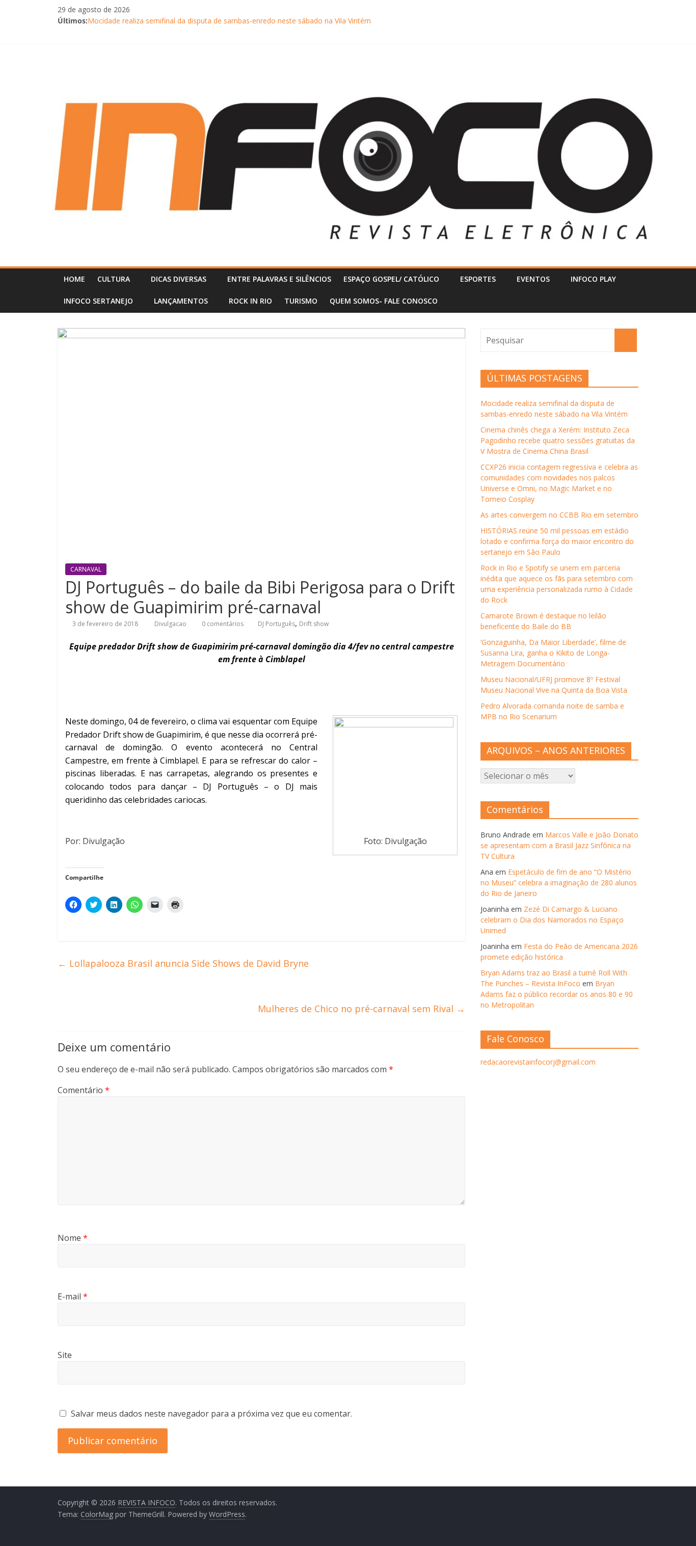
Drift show (314, 623)
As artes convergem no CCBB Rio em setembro (559, 515)
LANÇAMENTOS (181, 301)
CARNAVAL (85, 569)
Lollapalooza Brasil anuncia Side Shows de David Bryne (183, 963)
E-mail (73, 1296)
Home (74, 279)
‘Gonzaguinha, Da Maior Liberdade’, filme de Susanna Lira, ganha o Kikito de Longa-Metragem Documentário (553, 652)
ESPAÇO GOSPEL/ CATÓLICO (391, 279)
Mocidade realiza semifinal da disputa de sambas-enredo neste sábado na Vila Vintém (229, 20)
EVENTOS (533, 279)
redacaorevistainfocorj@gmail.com (538, 1062)
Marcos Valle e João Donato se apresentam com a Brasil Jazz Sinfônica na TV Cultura (559, 845)
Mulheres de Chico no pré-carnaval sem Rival (361, 1008)
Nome (73, 1237)
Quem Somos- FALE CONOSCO (384, 301)
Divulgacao (171, 623)
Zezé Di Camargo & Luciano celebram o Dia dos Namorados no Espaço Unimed (552, 919)
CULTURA (113, 279)
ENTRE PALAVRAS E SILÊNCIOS (279, 279)
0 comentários (222, 623)
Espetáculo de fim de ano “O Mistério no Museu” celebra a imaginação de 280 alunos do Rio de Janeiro (558, 882)
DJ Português (276, 623)
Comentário (84, 1090)
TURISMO (300, 301)
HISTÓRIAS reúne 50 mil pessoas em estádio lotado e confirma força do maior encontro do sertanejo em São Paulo (557, 541)
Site (65, 1355)
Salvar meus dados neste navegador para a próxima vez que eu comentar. (211, 1413)
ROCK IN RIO (250, 301)
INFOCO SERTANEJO (98, 301)
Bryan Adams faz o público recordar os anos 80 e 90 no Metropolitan (556, 994)
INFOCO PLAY (593, 279)
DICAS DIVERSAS (178, 279)
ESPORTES (478, 279)
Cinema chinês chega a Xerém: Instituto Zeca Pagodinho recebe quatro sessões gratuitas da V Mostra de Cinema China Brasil (557, 440)
